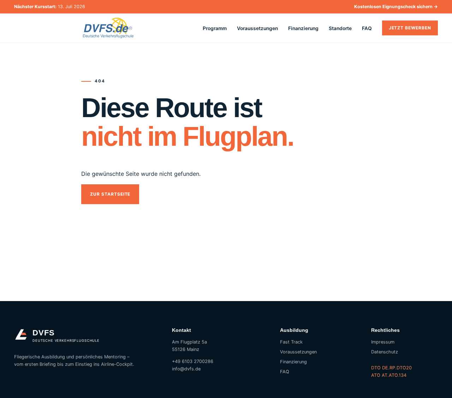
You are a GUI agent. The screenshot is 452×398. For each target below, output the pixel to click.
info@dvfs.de (186, 368)
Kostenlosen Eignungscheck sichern (396, 6)
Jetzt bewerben (410, 27)
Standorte (340, 28)
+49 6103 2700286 (192, 361)
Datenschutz (384, 351)
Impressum (382, 342)
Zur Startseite (110, 194)
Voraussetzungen (257, 28)
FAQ (367, 28)
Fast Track (291, 342)
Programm (215, 28)
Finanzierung (303, 28)
